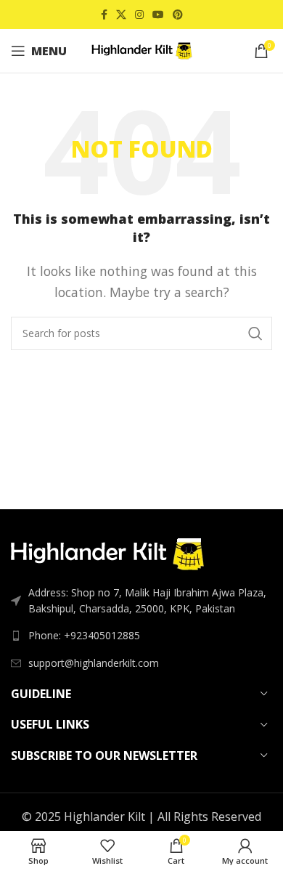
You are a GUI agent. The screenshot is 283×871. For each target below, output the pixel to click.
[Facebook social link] (104, 15)
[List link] (141, 636)
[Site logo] (141, 49)
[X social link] (121, 15)
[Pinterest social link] (177, 15)
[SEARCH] (255, 333)
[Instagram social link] (139, 15)
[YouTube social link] (158, 15)
